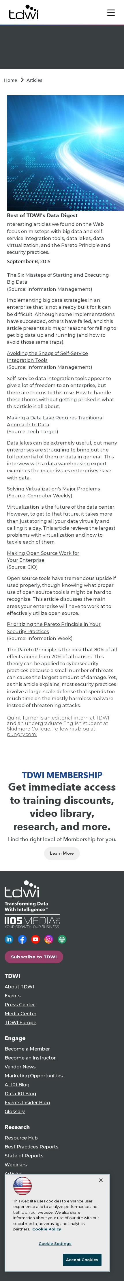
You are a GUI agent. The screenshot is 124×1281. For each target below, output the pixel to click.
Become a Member (27, 1049)
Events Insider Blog (27, 1102)
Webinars (16, 1164)
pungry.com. (22, 734)
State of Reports (24, 1156)
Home (10, 80)
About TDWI (19, 987)
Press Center (20, 1004)
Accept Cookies (82, 1259)
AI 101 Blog (17, 1084)
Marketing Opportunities (34, 1076)
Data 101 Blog (20, 1093)
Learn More (62, 853)
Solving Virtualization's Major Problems (53, 489)
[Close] (101, 1180)
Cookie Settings (55, 1243)
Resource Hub (21, 1138)
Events (13, 996)
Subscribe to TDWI (34, 957)
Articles (34, 80)
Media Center (20, 1013)
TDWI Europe (20, 1022)
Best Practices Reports (32, 1147)
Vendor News (20, 1067)
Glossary (15, 1111)
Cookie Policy (46, 1229)
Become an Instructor (30, 1058)
